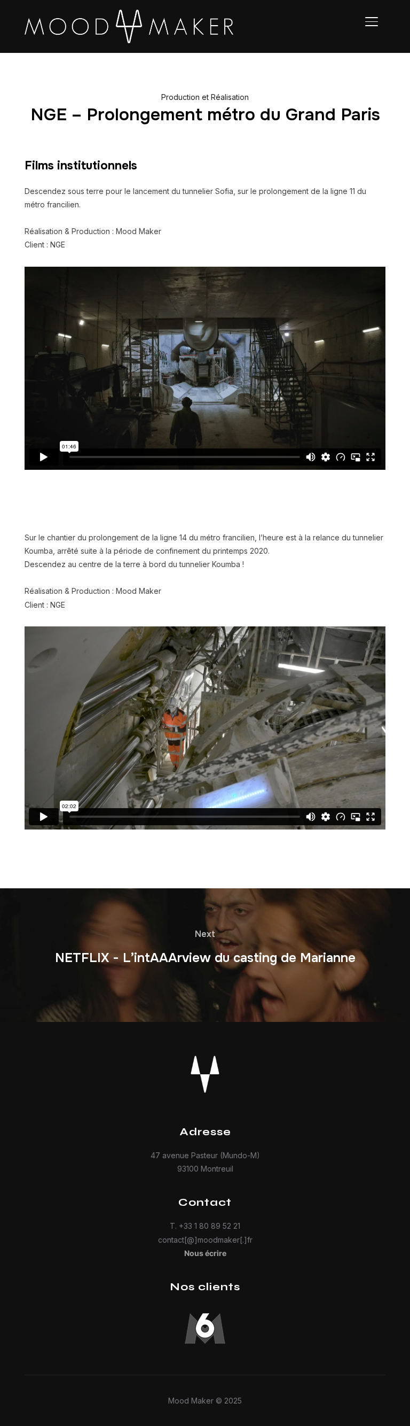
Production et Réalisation (205, 97)
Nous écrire (205, 1253)
